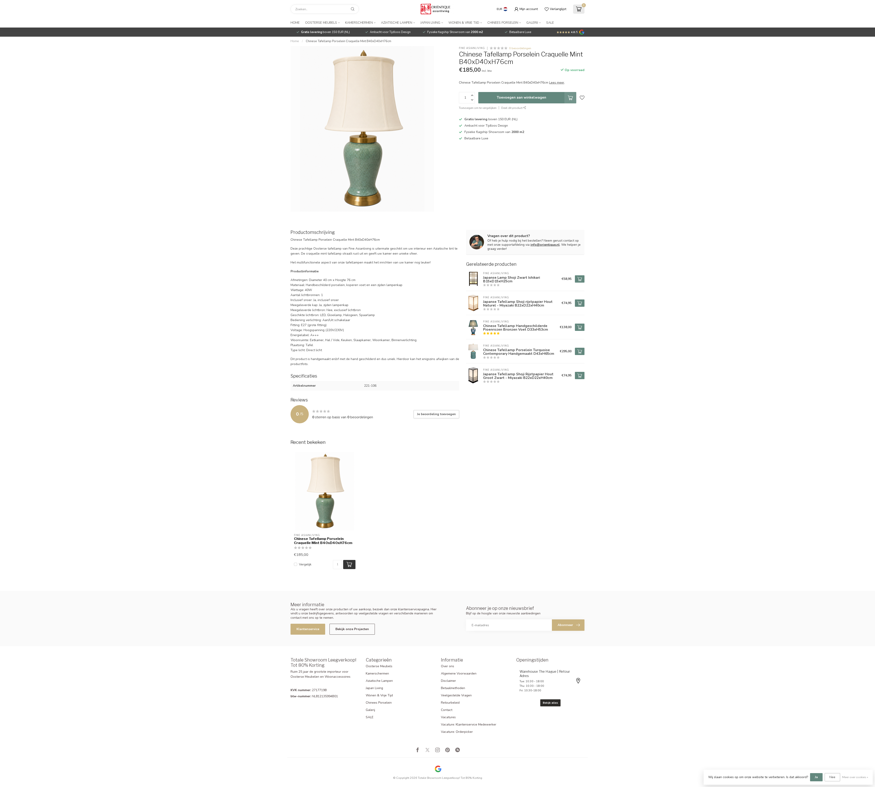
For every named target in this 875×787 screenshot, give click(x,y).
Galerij (532, 22)
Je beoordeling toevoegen (436, 414)
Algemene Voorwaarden (458, 673)
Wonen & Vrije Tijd (463, 22)
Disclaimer (448, 681)
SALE (550, 22)
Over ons (447, 666)
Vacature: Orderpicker (457, 732)
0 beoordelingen (520, 48)
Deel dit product (512, 108)
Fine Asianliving (472, 48)
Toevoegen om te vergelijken (478, 108)
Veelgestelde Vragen (456, 695)
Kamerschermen (359, 22)
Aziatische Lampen (396, 22)
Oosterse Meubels (321, 22)
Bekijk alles (550, 703)
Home (295, 22)
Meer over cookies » (855, 777)
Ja (816, 777)
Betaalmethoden (453, 688)
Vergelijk (305, 564)
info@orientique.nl (545, 245)
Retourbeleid (450, 702)
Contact (446, 710)
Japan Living (430, 22)
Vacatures (448, 717)
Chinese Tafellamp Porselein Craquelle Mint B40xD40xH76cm (348, 41)
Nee (832, 777)
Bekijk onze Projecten (352, 629)
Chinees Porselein (502, 22)
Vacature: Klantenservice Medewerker (468, 724)
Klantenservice (307, 629)
